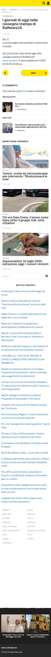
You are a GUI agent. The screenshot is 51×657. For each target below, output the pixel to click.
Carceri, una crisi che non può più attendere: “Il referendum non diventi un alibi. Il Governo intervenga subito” (25, 385)
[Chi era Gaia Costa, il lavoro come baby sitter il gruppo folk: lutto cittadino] (25, 200)
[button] (43, 3)
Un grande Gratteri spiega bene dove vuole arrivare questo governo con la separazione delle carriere (24, 488)
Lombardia (7, 543)
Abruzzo (6, 510)
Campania (6, 522)
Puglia (30, 518)
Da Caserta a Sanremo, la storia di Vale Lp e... (31, 105)
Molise (30, 510)
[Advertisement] (25, 576)
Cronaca (7, 16)
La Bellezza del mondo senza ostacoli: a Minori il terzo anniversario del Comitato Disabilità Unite (25, 462)
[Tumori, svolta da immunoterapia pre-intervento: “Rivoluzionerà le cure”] (25, 156)
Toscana (31, 526)
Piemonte (31, 514)
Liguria (5, 539)
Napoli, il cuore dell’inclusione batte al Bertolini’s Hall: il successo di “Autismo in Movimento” (22, 337)
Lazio (4, 535)
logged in (20, 90)
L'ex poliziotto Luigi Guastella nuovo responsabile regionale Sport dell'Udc (31, 125)
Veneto (30, 539)
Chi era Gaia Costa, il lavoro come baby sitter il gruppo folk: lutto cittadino (25, 220)
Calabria (6, 518)
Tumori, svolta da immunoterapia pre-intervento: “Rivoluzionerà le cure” (25, 176)
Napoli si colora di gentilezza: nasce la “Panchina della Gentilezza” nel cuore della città (23, 304)
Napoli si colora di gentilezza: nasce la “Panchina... (38, 636)
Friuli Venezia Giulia (11, 531)
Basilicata (6, 514)
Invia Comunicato (9, 648)
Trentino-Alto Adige (36, 531)
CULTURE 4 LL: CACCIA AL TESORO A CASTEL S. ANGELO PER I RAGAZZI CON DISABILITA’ (22, 359)
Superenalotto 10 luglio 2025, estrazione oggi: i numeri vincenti (25, 262)
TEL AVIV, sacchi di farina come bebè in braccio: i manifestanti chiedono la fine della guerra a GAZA (24, 475)
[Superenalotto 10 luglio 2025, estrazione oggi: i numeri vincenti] (25, 244)
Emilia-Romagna (9, 526)
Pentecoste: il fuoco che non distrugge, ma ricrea (13, 636)
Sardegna (31, 522)
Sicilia (30, 535)
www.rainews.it (10, 60)
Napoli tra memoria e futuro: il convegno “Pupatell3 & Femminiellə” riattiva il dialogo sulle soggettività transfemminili (24, 372)
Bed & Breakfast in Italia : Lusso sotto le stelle (24, 452)
